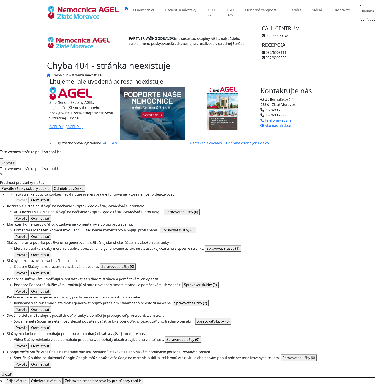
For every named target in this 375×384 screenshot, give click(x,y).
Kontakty (342, 10)
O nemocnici (143, 10)
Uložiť (6, 374)
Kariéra (295, 10)
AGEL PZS (211, 13)
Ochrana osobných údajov (247, 143)
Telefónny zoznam (279, 120)
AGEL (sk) (75, 126)
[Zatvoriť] (1, 158)
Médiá (317, 10)
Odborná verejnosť (260, 10)
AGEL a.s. (110, 143)
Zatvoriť (8, 162)
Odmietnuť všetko (69, 188)
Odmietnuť (40, 200)
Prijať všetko (16, 380)
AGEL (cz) (56, 126)
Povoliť (21, 200)
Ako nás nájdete (277, 125)
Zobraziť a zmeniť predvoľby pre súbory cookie (103, 380)
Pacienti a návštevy (180, 10)
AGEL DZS (230, 13)
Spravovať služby (181, 211)
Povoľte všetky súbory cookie (25, 188)
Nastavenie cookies (206, 143)
